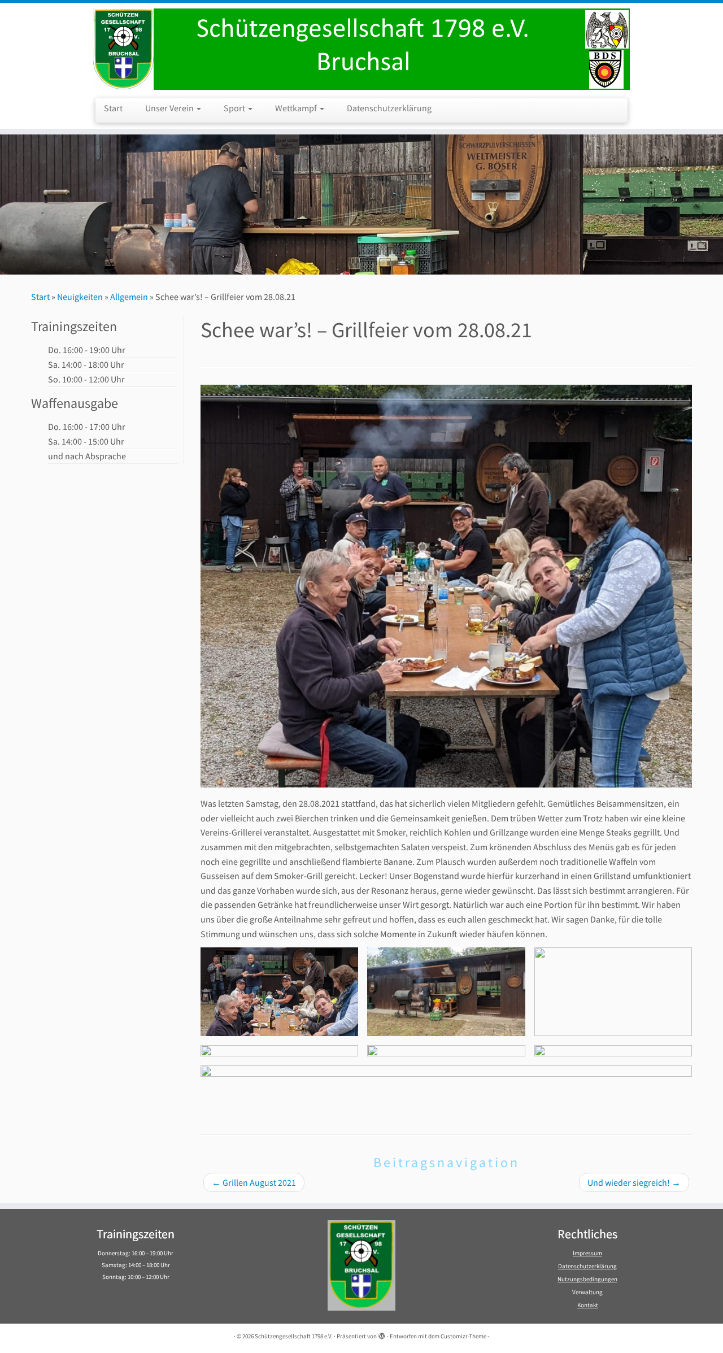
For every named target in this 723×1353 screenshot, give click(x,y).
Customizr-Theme (463, 1336)
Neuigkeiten (80, 296)
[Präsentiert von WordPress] (382, 1334)
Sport (235, 108)
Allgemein (129, 296)
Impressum (587, 1253)
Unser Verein (170, 108)
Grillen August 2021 (254, 1182)
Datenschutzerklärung (389, 108)
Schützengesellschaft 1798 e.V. (294, 1336)
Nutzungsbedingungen (587, 1279)
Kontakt (587, 1305)
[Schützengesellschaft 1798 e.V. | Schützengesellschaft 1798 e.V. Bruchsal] (361, 49)
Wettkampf (297, 108)
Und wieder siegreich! (634, 1182)
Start (113, 108)
